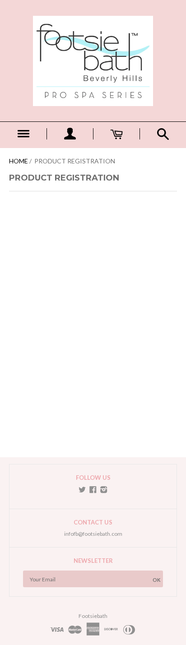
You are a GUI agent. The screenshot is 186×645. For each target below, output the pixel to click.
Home (18, 161)
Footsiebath (93, 616)
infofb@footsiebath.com (93, 533)
